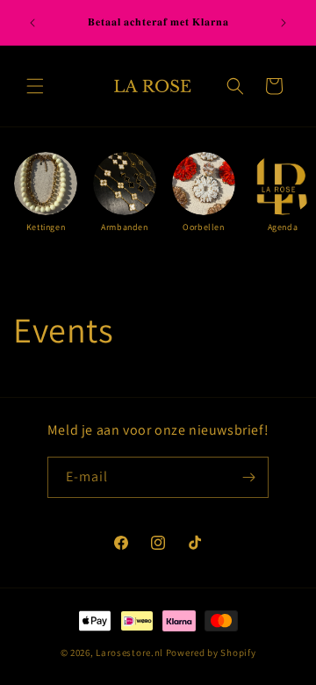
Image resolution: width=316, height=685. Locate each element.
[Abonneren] (248, 477)
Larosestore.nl (129, 652)
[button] (35, 86)
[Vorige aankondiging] (32, 23)
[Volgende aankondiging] (283, 23)
